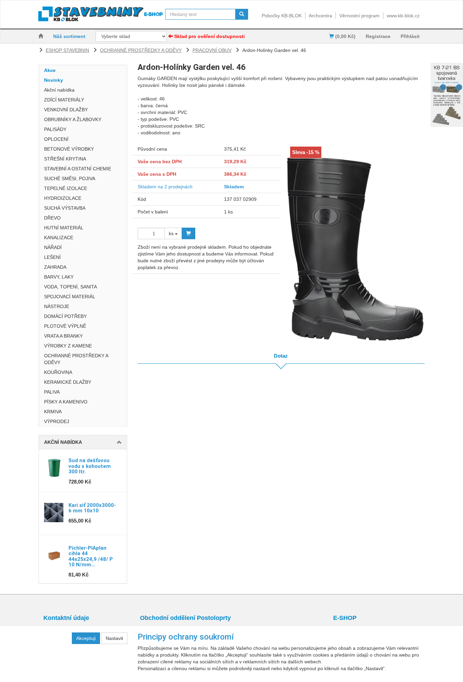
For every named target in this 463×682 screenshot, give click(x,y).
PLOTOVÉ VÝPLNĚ (65, 326)
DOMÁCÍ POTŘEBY (65, 316)
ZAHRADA (55, 267)
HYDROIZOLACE (62, 198)
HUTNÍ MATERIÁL (63, 227)
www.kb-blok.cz (403, 15)
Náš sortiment (69, 36)
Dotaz (281, 356)
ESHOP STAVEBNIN (67, 50)
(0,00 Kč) (345, 36)
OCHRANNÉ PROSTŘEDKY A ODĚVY (141, 50)
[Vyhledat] (241, 14)
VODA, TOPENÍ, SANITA (70, 286)
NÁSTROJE (56, 306)
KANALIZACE (58, 237)
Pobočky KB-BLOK (282, 15)
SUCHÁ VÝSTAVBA (64, 208)
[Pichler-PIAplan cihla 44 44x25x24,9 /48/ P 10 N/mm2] (53, 555)
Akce (50, 70)
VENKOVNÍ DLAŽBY (66, 109)
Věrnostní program (359, 15)
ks (172, 233)
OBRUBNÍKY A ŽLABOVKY (72, 119)
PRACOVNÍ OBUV (212, 50)
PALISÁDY (55, 129)
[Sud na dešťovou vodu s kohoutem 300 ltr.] (53, 467)
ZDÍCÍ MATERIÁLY (64, 99)
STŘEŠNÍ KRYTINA (65, 159)
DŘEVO (52, 218)
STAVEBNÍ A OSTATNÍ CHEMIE (77, 168)
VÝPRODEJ (56, 421)
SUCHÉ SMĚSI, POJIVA (69, 178)
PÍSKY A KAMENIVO (65, 401)
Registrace (378, 36)
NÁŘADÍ (53, 247)
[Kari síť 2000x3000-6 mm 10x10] (53, 512)
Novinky (53, 80)
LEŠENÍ (52, 257)
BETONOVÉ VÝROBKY (69, 149)
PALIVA (52, 392)
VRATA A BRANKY (63, 336)
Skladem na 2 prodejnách (165, 186)
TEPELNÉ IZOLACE (65, 188)
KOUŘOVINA (58, 372)
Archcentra (320, 15)
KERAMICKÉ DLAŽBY (67, 382)
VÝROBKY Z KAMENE (68, 345)
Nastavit (114, 638)
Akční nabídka (59, 90)
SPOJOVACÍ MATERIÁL (69, 296)
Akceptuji (86, 638)
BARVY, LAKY (59, 277)
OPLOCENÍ (56, 139)
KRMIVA (53, 411)
